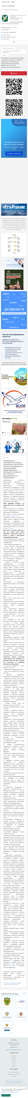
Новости (5, 55)
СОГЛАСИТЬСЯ (6, 1095)
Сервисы (13, 1)
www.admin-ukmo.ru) (9, 528)
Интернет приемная (14, 1072)
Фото (14, 1064)
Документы (14, 1056)
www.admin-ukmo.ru (12, 965)
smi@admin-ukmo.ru (15, 516)
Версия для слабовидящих (8, 5)
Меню (15, 73)
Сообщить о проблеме (14, 153)
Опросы (14, 1076)
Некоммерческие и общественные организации (11, 51)
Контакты (14, 1066)
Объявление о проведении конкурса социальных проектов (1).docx (12, 983)
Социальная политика (8, 48)
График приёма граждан (14, 1074)
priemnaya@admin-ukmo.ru (14, 1049)
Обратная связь (5, 1)
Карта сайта (6, 39)
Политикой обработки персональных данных (11, 1091)
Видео (14, 1062)
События (14, 1060)
